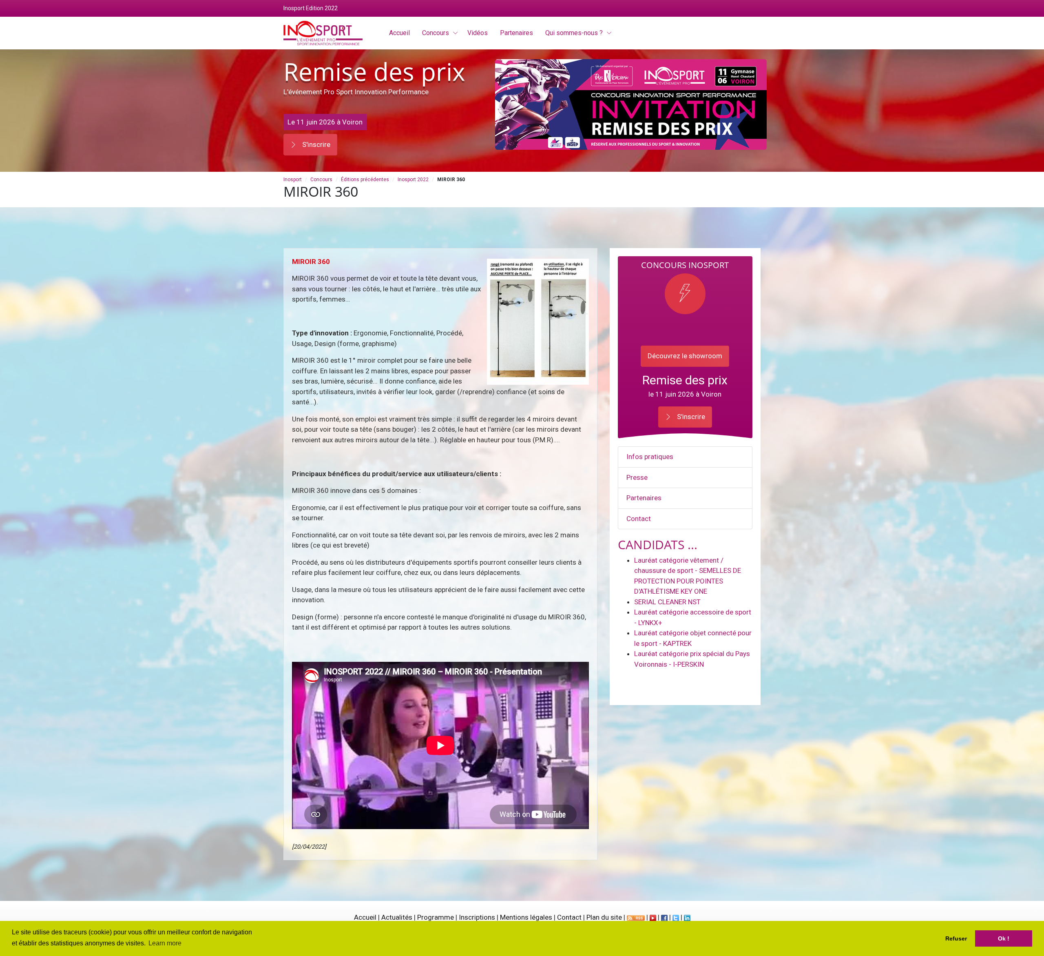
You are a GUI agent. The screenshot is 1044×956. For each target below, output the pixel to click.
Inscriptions (477, 917)
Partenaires (643, 498)
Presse (637, 477)
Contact (638, 519)
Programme (435, 917)
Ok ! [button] (1003, 938)
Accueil (365, 917)
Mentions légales (526, 917)
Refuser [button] (956, 938)
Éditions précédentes (365, 179)
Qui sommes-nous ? (574, 33)
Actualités (396, 917)
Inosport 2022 (413, 179)
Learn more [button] (164, 943)
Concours (435, 33)
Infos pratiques (649, 456)
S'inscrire (315, 144)
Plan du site (604, 917)
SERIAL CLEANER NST (667, 602)
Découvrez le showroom (685, 356)
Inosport (292, 179)
